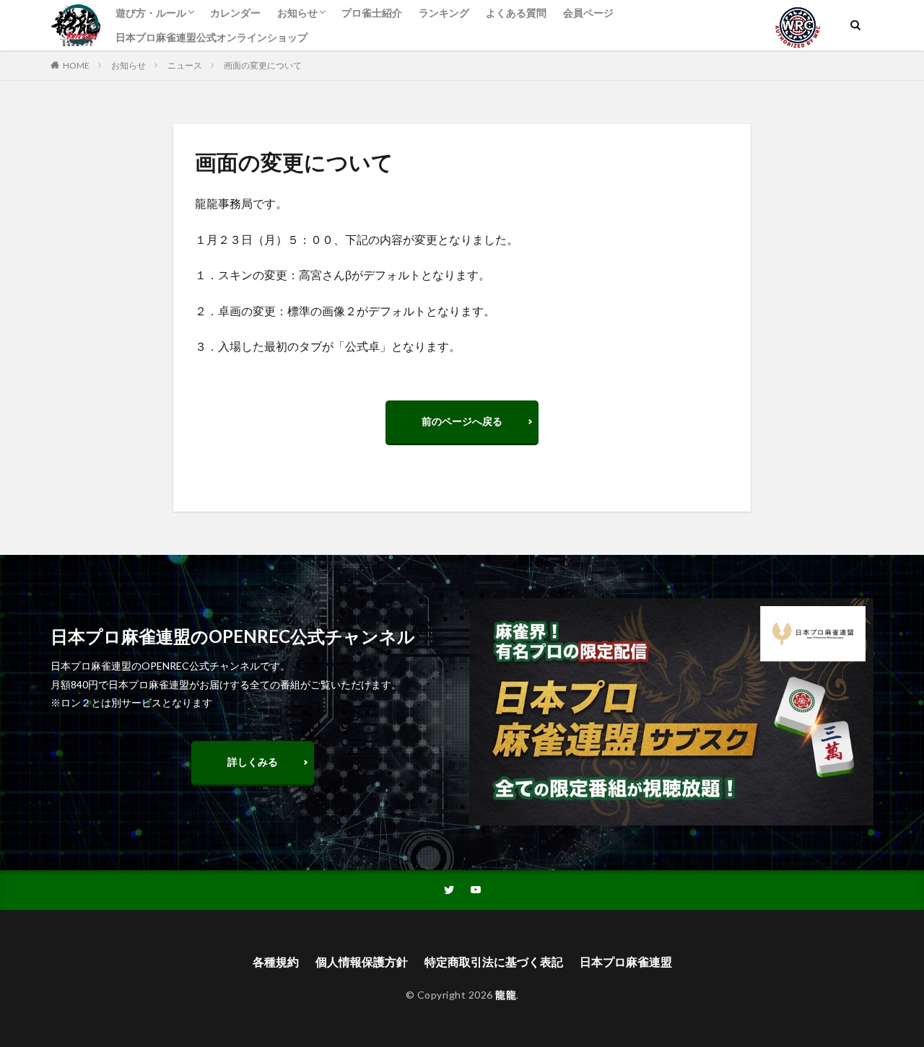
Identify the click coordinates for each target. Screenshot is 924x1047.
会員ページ (588, 12)
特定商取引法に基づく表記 (493, 961)
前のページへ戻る (462, 421)
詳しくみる (252, 761)
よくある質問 (516, 12)
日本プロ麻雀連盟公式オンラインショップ (212, 37)
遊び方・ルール (151, 12)
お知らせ (297, 12)
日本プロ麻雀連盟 (626, 961)
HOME (76, 65)
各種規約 (276, 961)
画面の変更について (263, 65)
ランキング (444, 12)
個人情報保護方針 (361, 961)
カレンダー (235, 12)
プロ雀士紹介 (371, 12)
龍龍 (505, 995)
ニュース (184, 65)
